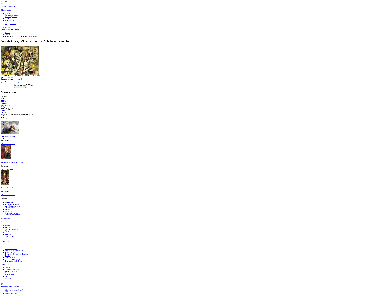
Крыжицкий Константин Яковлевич (17, 254)
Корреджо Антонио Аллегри (14, 259)
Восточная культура (11, 213)
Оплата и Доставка (11, 17)
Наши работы (9, 20)
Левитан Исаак (10, 252)
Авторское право (10, 280)
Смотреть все (5, 218)
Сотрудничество (10, 24)
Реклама (7, 238)
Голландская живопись (12, 215)
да (16, 83)
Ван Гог (7, 256)
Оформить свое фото (12, 15)
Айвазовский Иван (11, 249)
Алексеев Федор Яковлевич (14, 250)
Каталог (7, 13)
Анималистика (10, 208)
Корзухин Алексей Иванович (14, 261)
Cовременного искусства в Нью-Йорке (27, 75)
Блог (6, 22)
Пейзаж (7, 225)
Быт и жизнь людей (11, 229)
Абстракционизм (10, 202)
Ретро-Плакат (9, 236)
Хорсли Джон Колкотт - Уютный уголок (12, 162)
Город (7, 231)
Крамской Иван (10, 257)
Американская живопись (13, 204)
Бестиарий (8, 211)
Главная (7, 33)
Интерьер (8, 234)
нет (21, 83)
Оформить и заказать (8, 144)
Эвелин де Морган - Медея (8, 187)
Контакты (8, 18)
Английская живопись (12, 206)
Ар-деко (7, 209)
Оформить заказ (6, 10)
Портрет (7, 227)
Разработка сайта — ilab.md (10, 287)
